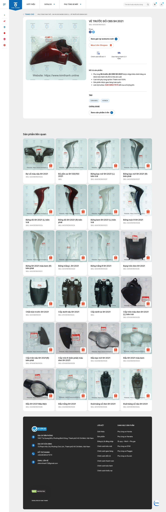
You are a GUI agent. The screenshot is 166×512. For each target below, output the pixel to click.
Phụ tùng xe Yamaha (125, 436)
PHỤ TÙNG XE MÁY (71, 4)
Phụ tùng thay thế (44, 14)
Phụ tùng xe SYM (124, 446)
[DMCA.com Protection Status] (38, 491)
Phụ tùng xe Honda (125, 431)
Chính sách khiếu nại (104, 471)
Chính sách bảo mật (104, 446)
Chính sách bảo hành (105, 466)
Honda (105, 101)
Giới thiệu (31, 4)
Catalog (48, 4)
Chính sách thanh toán (105, 461)
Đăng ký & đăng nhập (105, 441)
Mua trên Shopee (99, 45)
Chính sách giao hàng (105, 451)
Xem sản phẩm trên (100, 112)
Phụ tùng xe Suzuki (125, 456)
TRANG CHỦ (29, 14)
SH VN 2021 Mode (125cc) (60, 14)
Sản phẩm (101, 436)
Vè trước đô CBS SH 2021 (78, 14)
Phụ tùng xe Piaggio (125, 451)
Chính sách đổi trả (104, 456)
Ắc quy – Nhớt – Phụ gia (126, 441)
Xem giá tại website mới (102, 39)
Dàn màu (94, 101)
